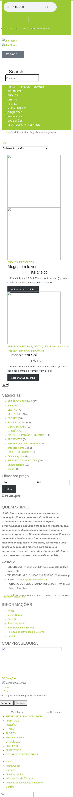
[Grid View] (3, 152)
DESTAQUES (40, 346)
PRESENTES (14, 116)
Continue (21, 703)
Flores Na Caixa (59, 346)
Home (10, 610)
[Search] (42, 78)
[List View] (6, 152)
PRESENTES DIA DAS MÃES (23, 443)
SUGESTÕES (15, 120)
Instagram (19, 596)
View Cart (6, 703)
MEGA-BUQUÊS (16, 108)
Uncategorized (15, 464)
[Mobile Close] (1, 707)
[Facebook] (33, 20)
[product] (39, 207)
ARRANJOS (14, 91)
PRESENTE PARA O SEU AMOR (25, 87)
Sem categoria (15, 456)
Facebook (7, 596)
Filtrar (8, 489)
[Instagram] (41, 20)
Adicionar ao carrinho (23, 289)
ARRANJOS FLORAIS (19, 346)
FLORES (12, 103)
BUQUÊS (12, 95)
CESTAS (12, 99)
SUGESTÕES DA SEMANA (22, 460)
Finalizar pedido (16, 623)
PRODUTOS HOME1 (19, 452)
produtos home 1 (17, 447)
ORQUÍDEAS (14, 112)
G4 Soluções (9, 678)
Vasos (10, 468)
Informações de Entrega (21, 627)
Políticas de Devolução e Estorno (25, 631)
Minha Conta (14, 614)
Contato (11, 636)
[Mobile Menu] (5, 63)
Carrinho (12, 619)
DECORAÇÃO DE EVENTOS (23, 125)
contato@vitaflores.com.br (32, 579)
